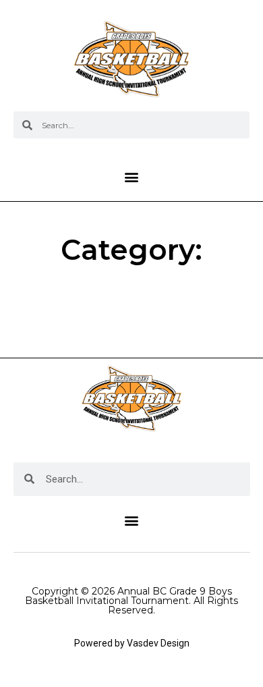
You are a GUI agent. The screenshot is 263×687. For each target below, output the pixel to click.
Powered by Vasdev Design (131, 643)
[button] (132, 176)
